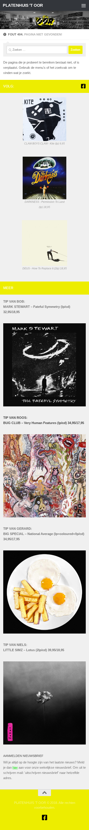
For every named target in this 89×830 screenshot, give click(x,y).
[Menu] (83, 5)
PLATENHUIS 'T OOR (23, 5)
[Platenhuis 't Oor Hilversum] (83, 86)
